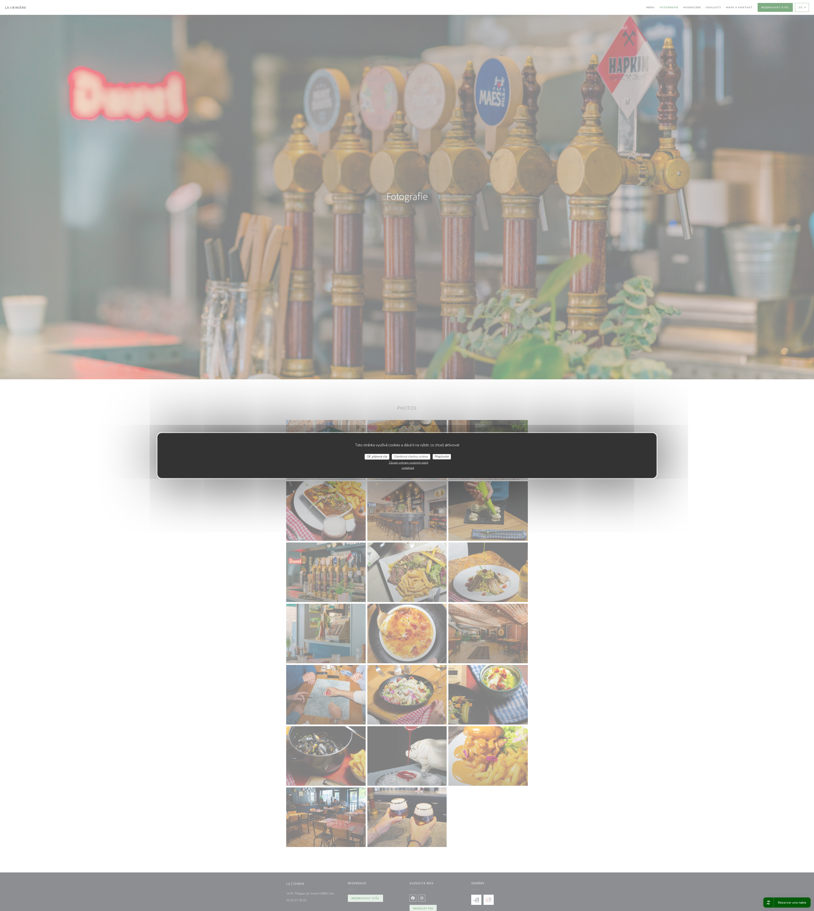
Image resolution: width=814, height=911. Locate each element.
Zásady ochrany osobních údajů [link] (408, 463)
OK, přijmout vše (377, 456)
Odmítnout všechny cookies (411, 456)
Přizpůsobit (442, 456)
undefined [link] (408, 468)
